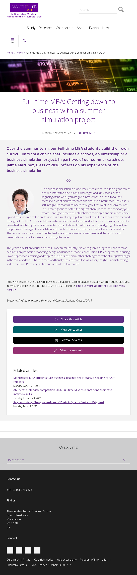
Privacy (27, 559)
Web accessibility (67, 559)
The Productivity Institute (24, 26)
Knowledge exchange (64, 11)
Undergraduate (101, 15)
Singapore (16, 22)
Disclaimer (13, 559)
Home (10, 52)
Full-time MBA (86, 133)
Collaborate (64, 28)
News (106, 28)
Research (46, 28)
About (81, 28)
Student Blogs (18, 22)
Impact (55, 7)
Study (31, 28)
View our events (72, 340)
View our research (71, 350)
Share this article (71, 319)
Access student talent (105, 3)
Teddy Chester (59, 7)
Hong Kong (16, 26)
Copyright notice (43, 559)
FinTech (97, 19)
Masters (56, 15)
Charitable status (17, 565)
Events (94, 28)
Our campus (17, 26)
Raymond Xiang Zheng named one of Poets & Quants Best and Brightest (58, 402)
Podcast (56, 3)
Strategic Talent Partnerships (68, 3)
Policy (13, 22)
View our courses (72, 329)
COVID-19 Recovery (63, 19)
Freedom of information (94, 559)
